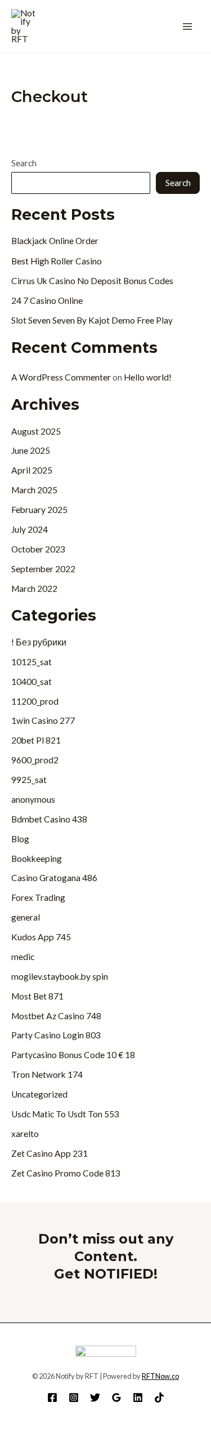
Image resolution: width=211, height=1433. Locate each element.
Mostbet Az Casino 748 (56, 1016)
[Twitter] (95, 1397)
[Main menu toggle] (188, 26)
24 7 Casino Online (47, 300)
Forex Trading (38, 897)
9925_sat (29, 780)
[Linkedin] (138, 1397)
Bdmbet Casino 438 (49, 819)
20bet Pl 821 (36, 740)
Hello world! (148, 377)
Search (24, 163)
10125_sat (31, 662)
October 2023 (38, 549)
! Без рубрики (38, 642)
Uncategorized (39, 1094)
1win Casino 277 (43, 720)
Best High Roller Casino (56, 261)
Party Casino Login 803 (56, 1035)
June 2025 (30, 450)
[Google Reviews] (116, 1397)
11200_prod (35, 701)
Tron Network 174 (47, 1074)
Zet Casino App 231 (49, 1153)
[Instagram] (74, 1397)
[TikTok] (159, 1397)
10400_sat (31, 681)
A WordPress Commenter (61, 377)
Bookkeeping (36, 858)
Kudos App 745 (41, 937)
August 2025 (36, 431)
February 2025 (39, 510)
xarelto (25, 1134)
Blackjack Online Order (54, 241)
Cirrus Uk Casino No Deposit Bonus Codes (92, 281)
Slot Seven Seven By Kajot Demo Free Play (92, 320)
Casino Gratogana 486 (54, 878)
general (25, 917)
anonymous (33, 799)
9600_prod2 (35, 760)
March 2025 (34, 490)
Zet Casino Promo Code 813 (65, 1173)
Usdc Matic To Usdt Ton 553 (65, 1114)
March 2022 (34, 588)
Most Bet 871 (37, 996)
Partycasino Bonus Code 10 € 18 (73, 1055)
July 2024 (29, 529)
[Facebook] (52, 1397)
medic (22, 957)
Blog (20, 839)
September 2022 (43, 569)
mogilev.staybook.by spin (59, 976)
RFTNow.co (160, 1376)
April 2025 (31, 470)
